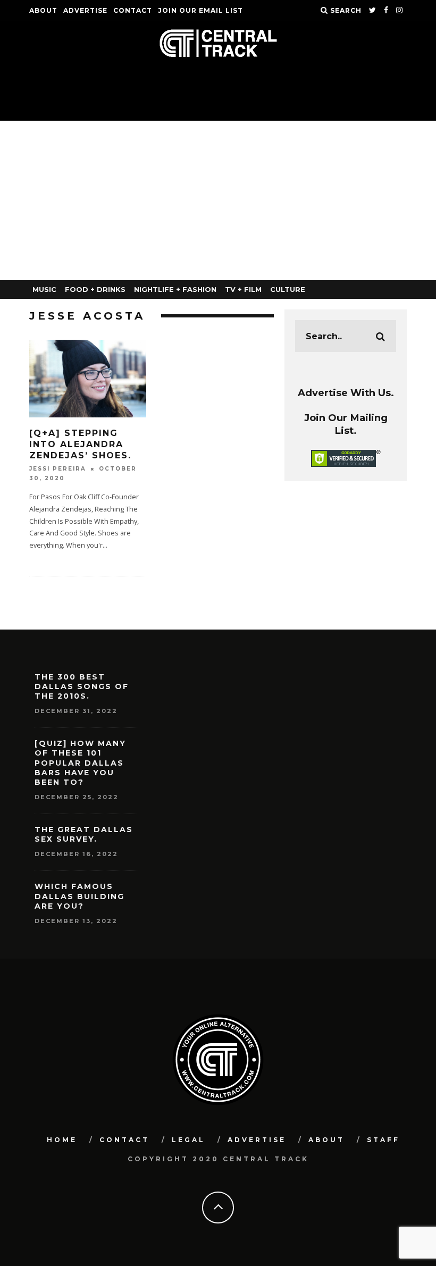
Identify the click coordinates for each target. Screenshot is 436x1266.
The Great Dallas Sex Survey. (84, 834)
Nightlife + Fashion (175, 289)
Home (62, 1140)
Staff (383, 1140)
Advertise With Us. (346, 393)
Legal (188, 1140)
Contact (132, 10)
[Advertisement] (218, 200)
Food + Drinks (95, 289)
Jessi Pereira (57, 468)
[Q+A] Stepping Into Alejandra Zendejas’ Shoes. (80, 444)
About (43, 10)
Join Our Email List (200, 10)
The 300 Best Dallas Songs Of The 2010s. (82, 686)
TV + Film (243, 289)
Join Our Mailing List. (346, 424)
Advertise (85, 10)
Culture (287, 289)
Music (44, 289)
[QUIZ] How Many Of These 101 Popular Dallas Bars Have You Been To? (80, 763)
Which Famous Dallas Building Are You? (79, 896)
